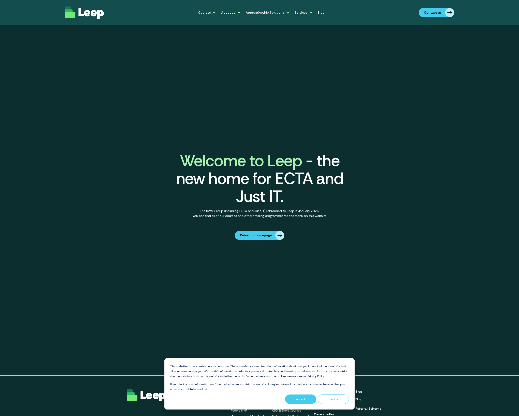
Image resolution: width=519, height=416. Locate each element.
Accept (300, 399)
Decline (333, 399)
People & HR (239, 410)
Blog (321, 12)
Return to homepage (256, 235)
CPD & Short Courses (286, 410)
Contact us (433, 12)
